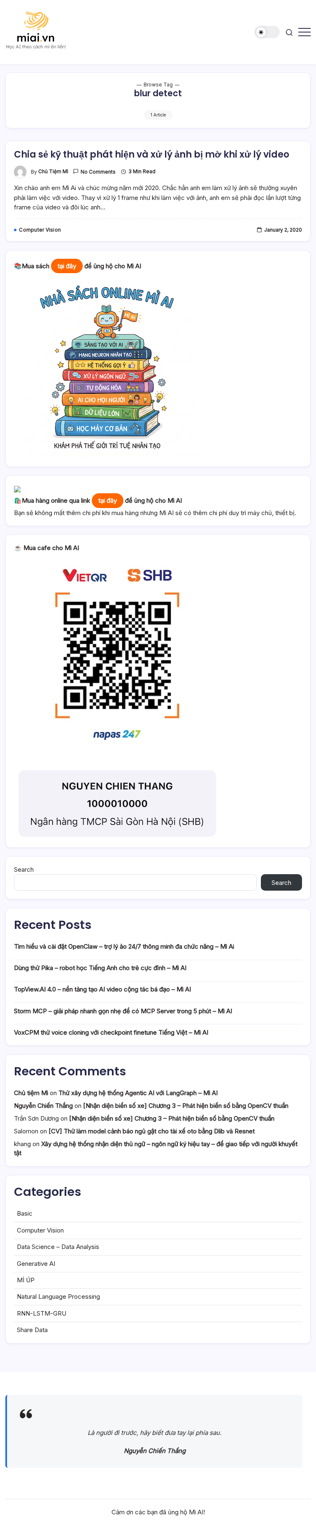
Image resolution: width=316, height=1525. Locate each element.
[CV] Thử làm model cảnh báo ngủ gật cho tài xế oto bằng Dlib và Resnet (152, 1131)
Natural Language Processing (58, 1296)
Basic (25, 1213)
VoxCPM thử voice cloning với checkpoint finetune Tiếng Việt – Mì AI (111, 1032)
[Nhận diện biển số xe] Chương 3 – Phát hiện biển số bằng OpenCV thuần (185, 1106)
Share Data (32, 1330)
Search (24, 869)
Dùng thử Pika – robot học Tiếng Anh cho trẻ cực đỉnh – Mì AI (100, 968)
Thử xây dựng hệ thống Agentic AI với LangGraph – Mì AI (138, 1093)
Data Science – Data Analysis (58, 1247)
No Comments (98, 172)
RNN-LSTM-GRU (41, 1313)
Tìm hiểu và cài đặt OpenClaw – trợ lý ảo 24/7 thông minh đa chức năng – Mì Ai (124, 946)
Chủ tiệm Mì (53, 171)
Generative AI (36, 1263)
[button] (267, 32)
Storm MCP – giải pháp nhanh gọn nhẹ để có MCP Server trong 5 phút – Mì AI (123, 1011)
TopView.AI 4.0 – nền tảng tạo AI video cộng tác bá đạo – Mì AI (102, 989)
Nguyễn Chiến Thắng (43, 1106)
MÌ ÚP (26, 1280)
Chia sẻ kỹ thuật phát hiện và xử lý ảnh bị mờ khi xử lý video (151, 154)
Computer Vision (40, 1230)
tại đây (67, 266)
